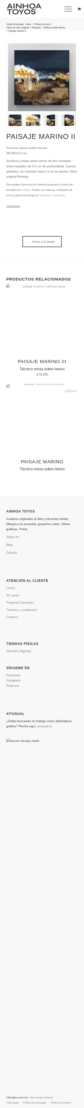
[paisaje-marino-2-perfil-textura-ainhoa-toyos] (51, 120)
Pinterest (12, 685)
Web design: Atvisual (41, 1097)
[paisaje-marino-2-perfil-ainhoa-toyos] (69, 120)
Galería (11, 552)
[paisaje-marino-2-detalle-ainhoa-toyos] (33, 120)
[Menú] (66, 9)
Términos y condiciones (52, 195)
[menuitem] (69, 9)
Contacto (26, 190)
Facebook (14, 675)
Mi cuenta (12, 595)
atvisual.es (44, 726)
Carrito (10, 588)
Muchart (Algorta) (18, 651)
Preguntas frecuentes (20, 602)
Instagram (14, 680)
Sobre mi (12, 537)
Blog (9, 545)
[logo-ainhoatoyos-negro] (34, 9)
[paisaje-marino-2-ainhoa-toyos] (42, 77)
